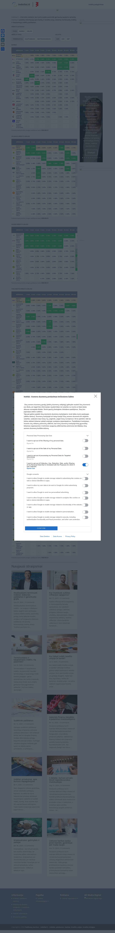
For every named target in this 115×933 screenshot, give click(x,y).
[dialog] (57, 466)
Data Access (57, 536)
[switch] (85, 440)
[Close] (96, 397)
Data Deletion (45, 536)
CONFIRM (41, 528)
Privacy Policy (70, 536)
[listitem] (57, 435)
